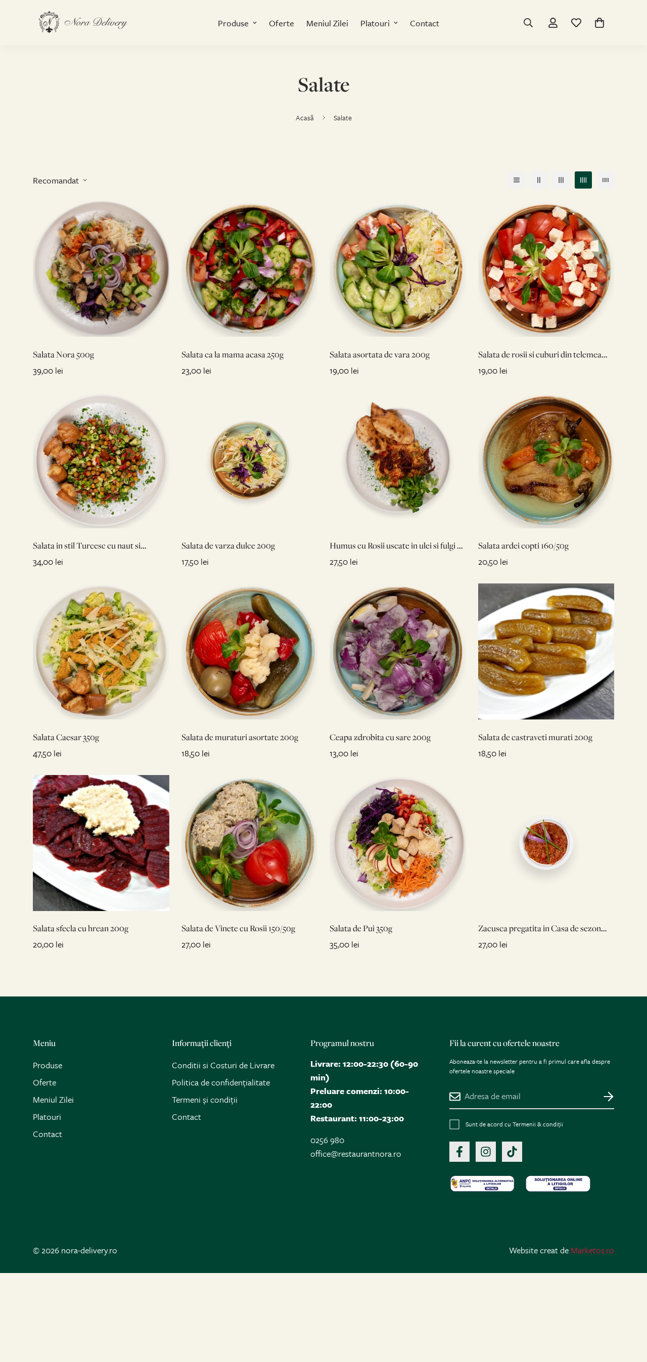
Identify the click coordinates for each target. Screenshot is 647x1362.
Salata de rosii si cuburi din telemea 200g (540, 354)
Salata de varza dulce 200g (228, 545)
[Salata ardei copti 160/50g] (546, 460)
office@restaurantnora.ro (355, 1153)
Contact (424, 23)
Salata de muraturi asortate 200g (239, 737)
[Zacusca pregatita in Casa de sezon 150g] (546, 843)
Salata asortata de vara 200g (380, 354)
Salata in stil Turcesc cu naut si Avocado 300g (87, 545)
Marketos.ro (592, 1250)
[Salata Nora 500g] (101, 269)
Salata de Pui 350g (361, 928)
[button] (599, 22)
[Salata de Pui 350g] (398, 843)
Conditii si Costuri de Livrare (223, 1065)
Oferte (281, 23)
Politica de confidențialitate (221, 1082)
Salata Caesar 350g (66, 737)
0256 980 (327, 1139)
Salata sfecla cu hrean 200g (80, 928)
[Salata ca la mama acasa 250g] (249, 269)
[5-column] (605, 180)
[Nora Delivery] (83, 23)
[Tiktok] (512, 1152)
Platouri (375, 23)
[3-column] (561, 180)
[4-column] (583, 180)
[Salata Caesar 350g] (101, 651)
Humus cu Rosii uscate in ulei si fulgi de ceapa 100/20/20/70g (398, 545)
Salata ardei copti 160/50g (523, 545)
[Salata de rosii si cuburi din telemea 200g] (546, 269)
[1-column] (516, 180)
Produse (233, 23)
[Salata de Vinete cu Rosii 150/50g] (249, 843)
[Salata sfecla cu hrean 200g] (101, 843)
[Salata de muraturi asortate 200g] (249, 651)
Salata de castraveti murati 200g (535, 737)
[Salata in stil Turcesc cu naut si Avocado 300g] (101, 460)
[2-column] (538, 180)
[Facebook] (459, 1152)
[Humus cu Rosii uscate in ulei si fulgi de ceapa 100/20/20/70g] (398, 460)
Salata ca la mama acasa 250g (232, 354)
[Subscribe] (602, 1096)
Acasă (305, 117)
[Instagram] (486, 1152)
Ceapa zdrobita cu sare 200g (380, 737)
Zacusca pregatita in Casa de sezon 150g (539, 928)
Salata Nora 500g (63, 354)
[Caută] (528, 23)
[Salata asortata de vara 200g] (398, 269)
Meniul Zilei (327, 23)
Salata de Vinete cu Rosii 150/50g (238, 928)
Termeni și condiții (205, 1099)
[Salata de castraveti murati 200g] (546, 651)
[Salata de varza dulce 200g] (249, 460)
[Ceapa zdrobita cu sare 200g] (398, 651)
